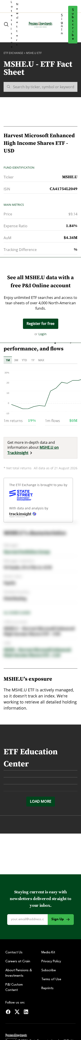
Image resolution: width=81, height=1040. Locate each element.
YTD (24, 360)
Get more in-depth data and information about (33, 447)
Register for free (40, 323)
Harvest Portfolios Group (27, 551)
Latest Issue (12, 24)
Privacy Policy (51, 961)
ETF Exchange (13, 53)
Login (42, 334)
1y (32, 360)
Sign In (62, 24)
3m (16, 360)
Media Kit (48, 952)
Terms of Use (51, 979)
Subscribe (73, 25)
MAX (41, 360)
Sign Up (57, 919)
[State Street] (21, 495)
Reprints (47, 988)
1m (8, 360)
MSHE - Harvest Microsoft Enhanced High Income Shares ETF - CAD (38, 652)
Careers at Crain (17, 961)
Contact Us (13, 952)
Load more (40, 801)
